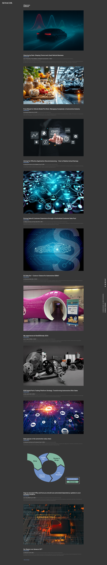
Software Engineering (63, 221)
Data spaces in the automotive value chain (37, 439)
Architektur (42, 339)
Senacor (49, 112)
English (64, 58)
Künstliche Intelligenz (69, 58)
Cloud (39, 552)
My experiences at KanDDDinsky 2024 (35, 336)
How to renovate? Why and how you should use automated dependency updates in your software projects (52, 493)
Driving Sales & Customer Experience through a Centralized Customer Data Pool (49, 218)
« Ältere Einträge (26, 559)
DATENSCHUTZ (105, 310)
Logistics (52, 164)
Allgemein (54, 58)
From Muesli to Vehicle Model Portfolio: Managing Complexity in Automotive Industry (51, 109)
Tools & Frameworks (57, 497)
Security (44, 497)
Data (61, 58)
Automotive (58, 58)
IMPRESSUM (105, 305)
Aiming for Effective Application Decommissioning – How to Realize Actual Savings (50, 161)
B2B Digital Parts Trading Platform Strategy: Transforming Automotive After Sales (50, 390)
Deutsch (41, 552)
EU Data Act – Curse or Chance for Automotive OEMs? (41, 276)
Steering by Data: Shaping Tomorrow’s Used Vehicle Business (43, 55)
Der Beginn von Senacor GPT (32, 549)
